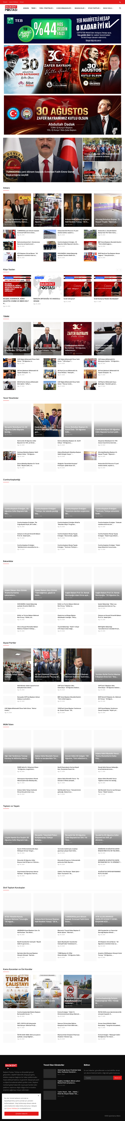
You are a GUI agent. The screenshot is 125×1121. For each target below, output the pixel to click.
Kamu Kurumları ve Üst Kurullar (17, 969)
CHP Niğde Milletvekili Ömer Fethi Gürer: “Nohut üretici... (20, 709)
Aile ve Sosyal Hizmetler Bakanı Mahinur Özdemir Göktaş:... (27, 628)
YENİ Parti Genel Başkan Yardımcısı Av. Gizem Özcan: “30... (69, 709)
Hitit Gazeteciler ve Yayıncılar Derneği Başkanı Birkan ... (107, 931)
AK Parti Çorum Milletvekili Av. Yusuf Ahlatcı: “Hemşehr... (68, 371)
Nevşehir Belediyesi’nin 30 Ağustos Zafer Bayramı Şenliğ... (16, 429)
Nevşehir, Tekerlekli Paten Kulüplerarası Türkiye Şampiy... (46, 837)
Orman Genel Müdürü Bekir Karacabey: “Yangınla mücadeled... (109, 1024)
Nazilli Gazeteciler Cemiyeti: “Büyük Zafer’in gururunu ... (29, 943)
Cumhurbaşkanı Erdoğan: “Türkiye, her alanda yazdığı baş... (46, 511)
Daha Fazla (107, 8)
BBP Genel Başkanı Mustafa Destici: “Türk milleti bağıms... (109, 243)
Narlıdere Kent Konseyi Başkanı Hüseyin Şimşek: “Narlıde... (27, 954)
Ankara (26, 8)
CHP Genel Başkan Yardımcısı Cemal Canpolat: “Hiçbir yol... (108, 709)
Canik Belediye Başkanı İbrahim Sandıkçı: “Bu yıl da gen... (46, 429)
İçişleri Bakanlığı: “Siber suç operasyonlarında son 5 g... (107, 605)
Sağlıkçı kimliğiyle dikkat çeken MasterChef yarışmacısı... (69, 1082)
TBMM (6, 316)
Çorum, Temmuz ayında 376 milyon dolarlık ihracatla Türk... (46, 1000)
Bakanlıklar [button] (79, 8)
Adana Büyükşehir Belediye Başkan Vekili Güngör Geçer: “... (69, 453)
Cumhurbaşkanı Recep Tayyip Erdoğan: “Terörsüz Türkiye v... (68, 546)
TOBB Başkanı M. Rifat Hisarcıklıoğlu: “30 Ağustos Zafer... (69, 954)
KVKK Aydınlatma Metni (112, 1116)
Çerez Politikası (13, 2)
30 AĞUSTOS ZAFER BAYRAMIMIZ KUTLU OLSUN (109, 872)
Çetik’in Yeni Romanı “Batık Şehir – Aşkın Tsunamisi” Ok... (69, 872)
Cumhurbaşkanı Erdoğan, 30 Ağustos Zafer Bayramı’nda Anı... (68, 243)
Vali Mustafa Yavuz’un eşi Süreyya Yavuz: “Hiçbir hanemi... (109, 791)
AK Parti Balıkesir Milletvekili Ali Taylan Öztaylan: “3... (27, 371)
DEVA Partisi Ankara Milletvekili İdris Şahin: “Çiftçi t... (27, 383)
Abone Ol (118, 1078)
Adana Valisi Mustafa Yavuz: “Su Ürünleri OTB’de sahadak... (68, 779)
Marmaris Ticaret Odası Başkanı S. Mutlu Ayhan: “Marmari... (69, 931)
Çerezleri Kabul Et (21, 1114)
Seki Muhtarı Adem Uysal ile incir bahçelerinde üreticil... (28, 686)
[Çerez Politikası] (12, 1108)
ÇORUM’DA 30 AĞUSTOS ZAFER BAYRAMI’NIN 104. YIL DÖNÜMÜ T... (109, 861)
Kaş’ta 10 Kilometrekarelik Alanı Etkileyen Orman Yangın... (27, 850)
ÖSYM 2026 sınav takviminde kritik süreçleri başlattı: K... (109, 1013)
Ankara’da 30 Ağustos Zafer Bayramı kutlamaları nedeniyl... (77, 1000)
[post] (42, 160)
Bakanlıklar (8, 561)
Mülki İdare (8, 724)
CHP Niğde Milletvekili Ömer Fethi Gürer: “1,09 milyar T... (69, 360)
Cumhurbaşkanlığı (11, 479)
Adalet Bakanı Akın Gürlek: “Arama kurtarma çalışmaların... (16, 592)
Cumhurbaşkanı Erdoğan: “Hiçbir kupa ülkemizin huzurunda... (109, 546)
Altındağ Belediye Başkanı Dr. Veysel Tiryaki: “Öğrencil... (107, 220)
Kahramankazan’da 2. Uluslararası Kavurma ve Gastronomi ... (28, 243)
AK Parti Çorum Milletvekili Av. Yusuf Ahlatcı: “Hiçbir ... (46, 349)
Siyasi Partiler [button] (93, 8)
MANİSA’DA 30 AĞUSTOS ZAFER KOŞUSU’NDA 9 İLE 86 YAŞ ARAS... (109, 850)
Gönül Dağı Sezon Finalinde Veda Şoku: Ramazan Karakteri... (69, 1071)
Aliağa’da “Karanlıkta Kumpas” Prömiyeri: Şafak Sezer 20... (68, 464)
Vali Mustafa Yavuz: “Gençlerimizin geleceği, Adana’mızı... (69, 791)
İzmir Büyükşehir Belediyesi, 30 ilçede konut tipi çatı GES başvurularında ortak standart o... (101, 177)
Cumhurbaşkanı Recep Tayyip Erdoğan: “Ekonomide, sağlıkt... (68, 535)
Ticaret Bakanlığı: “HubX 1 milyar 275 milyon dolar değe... (68, 628)
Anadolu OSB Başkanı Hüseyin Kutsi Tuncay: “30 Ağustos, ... (110, 954)
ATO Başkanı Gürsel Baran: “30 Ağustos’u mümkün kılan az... (27, 254)
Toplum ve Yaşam (11, 806)
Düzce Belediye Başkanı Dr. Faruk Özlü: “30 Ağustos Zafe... (76, 429)
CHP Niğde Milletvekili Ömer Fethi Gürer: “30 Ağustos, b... (28, 360)
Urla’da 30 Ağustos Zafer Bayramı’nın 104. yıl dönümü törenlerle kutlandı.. (102, 155)
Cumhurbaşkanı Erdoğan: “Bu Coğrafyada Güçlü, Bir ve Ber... (27, 523)
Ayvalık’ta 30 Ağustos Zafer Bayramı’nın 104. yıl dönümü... (107, 837)
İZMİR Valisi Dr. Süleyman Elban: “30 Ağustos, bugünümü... (28, 768)
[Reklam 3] (62, 115)
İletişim (5, 2)
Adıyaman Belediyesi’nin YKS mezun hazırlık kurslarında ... (107, 442)
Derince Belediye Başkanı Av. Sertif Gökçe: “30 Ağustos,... (69, 442)
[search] (120, 8)
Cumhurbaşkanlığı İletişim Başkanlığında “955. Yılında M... (106, 1000)
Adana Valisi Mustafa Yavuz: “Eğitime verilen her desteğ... (107, 779)
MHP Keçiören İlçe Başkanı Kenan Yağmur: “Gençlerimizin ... (109, 254)
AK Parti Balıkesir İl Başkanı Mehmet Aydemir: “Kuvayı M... (47, 675)
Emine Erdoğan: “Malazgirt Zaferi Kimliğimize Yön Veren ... (109, 1036)
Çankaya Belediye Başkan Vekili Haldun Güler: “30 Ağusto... (45, 219)
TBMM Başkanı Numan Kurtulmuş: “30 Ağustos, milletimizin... (75, 347)
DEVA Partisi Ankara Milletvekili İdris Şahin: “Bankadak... (104, 347)
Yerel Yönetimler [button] (46, 8)
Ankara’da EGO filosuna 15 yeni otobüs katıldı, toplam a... (68, 231)
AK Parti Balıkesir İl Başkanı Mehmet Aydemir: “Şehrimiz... (77, 675)
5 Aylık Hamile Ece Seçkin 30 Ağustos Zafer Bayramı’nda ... (17, 839)
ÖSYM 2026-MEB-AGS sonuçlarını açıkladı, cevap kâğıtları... (29, 1036)
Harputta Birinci (100, 299)
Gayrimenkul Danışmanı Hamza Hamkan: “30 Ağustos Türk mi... (27, 872)
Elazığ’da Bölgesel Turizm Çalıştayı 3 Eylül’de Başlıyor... (17, 1002)
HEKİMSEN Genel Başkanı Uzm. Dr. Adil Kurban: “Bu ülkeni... (28, 931)
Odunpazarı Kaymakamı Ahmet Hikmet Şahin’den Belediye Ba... (27, 779)
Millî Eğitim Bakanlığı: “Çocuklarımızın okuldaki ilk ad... (109, 628)
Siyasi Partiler (9, 643)
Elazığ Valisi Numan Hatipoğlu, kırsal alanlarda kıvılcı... (108, 768)
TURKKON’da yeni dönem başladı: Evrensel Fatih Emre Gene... (28, 231)
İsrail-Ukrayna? (39, 299)
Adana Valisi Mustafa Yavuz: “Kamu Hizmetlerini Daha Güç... (107, 755)
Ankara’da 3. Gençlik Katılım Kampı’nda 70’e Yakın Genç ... (107, 231)
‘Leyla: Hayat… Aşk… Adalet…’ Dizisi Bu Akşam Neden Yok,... (68, 1093)
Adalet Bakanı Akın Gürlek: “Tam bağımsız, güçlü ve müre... (46, 592)
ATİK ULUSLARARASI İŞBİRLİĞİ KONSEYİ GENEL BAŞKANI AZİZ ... (106, 919)
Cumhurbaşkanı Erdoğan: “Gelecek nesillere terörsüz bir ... (109, 523)
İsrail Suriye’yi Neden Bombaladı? (76, 299)
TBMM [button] (33, 8)
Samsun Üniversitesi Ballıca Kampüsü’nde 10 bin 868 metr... (68, 1024)
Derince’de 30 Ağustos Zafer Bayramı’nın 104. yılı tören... (26, 442)
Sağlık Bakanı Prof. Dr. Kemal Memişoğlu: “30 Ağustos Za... (107, 594)
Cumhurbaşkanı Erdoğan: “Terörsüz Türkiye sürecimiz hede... (107, 511)
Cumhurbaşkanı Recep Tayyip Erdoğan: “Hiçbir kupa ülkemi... (108, 535)
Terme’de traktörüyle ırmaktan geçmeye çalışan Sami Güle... (68, 850)
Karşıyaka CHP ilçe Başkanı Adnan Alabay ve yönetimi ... (28, 698)
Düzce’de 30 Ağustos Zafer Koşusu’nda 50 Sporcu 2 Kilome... (28, 861)
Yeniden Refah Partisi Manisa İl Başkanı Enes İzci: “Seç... (107, 675)
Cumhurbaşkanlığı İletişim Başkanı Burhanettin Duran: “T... (28, 1013)
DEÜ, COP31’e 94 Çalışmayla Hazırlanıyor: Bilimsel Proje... (26, 1024)
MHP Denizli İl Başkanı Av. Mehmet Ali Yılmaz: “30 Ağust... (109, 698)
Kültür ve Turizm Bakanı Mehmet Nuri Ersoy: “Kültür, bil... (28, 616)
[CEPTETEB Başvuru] (62, 29)
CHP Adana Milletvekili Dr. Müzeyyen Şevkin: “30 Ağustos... (109, 360)
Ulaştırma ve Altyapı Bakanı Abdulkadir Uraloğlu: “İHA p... (67, 616)
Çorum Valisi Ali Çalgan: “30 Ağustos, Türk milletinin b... (77, 757)
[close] (38, 1096)
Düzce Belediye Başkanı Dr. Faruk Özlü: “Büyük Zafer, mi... (28, 464)
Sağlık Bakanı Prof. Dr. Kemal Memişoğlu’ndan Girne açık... (77, 594)
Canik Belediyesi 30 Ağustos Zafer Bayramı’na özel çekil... (107, 430)
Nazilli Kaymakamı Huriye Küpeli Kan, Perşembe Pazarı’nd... (68, 768)
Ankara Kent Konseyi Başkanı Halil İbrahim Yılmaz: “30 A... (77, 220)
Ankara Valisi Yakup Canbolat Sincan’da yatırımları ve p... (27, 791)
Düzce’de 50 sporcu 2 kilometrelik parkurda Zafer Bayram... (69, 861)
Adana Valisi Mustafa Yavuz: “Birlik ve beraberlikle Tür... (46, 757)
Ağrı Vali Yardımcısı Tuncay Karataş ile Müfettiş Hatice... (16, 220)
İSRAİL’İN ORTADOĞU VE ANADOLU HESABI (16, 300)
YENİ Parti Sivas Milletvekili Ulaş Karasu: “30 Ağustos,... (16, 349)
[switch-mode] (120, 2)
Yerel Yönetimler (11, 398)
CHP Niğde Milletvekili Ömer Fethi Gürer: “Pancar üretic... (69, 383)
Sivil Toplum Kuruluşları (14, 887)
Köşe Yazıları (9, 269)
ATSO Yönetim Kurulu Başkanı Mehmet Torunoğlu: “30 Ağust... (16, 919)
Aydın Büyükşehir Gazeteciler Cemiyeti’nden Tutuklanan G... (68, 943)
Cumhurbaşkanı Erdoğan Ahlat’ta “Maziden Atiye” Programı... (69, 523)
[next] (79, 160)
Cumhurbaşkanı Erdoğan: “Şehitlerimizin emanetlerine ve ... (28, 546)
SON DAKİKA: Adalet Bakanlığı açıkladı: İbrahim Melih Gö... (67, 254)
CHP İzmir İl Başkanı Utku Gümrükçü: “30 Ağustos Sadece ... (69, 686)
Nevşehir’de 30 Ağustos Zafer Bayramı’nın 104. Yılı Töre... (76, 837)
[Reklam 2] (62, 69)
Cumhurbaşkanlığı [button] (63, 8)
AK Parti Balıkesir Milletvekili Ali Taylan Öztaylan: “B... (108, 371)
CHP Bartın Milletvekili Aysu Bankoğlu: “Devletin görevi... (107, 383)
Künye (22, 2)
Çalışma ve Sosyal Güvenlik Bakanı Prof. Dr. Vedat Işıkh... (28, 535)
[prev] (6, 160)
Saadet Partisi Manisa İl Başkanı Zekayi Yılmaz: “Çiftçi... (14, 674)
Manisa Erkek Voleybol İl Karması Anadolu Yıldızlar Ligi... (69, 1036)
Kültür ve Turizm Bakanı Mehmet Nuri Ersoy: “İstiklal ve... (68, 605)
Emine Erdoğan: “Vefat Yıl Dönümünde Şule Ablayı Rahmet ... (69, 1013)
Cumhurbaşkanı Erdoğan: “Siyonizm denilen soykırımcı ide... (77, 511)
